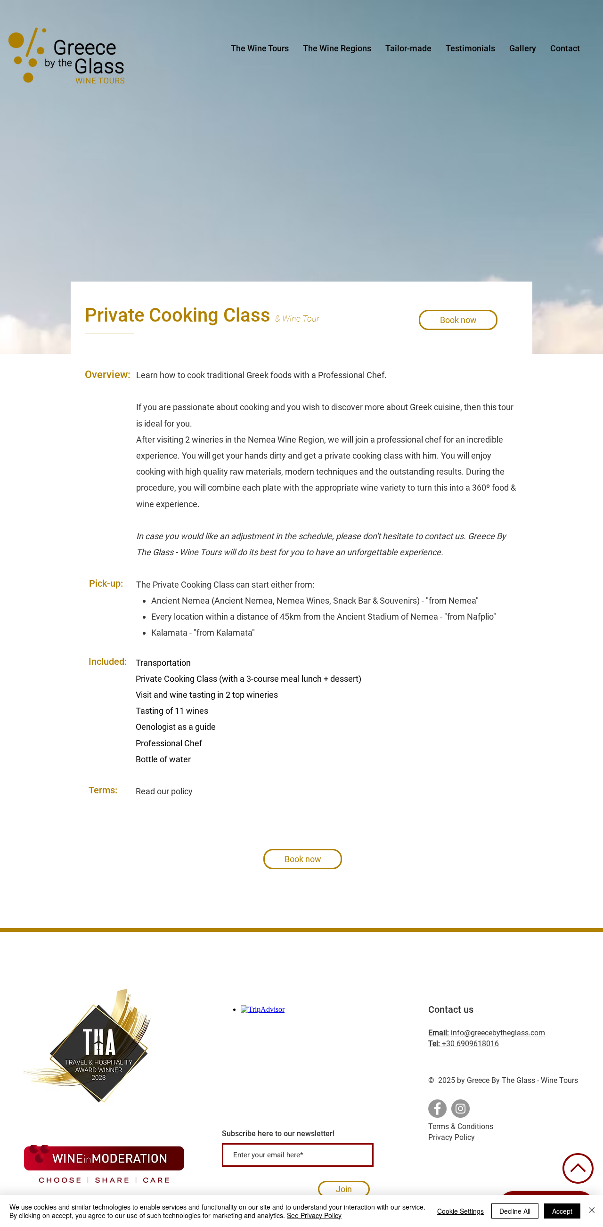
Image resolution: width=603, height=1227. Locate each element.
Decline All (514, 1211)
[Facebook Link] (437, 1108)
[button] (337, 48)
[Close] (591, 1211)
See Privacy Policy (314, 1215)
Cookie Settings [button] (460, 1211)
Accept (562, 1211)
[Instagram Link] (460, 1108)
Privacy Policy (451, 1137)
